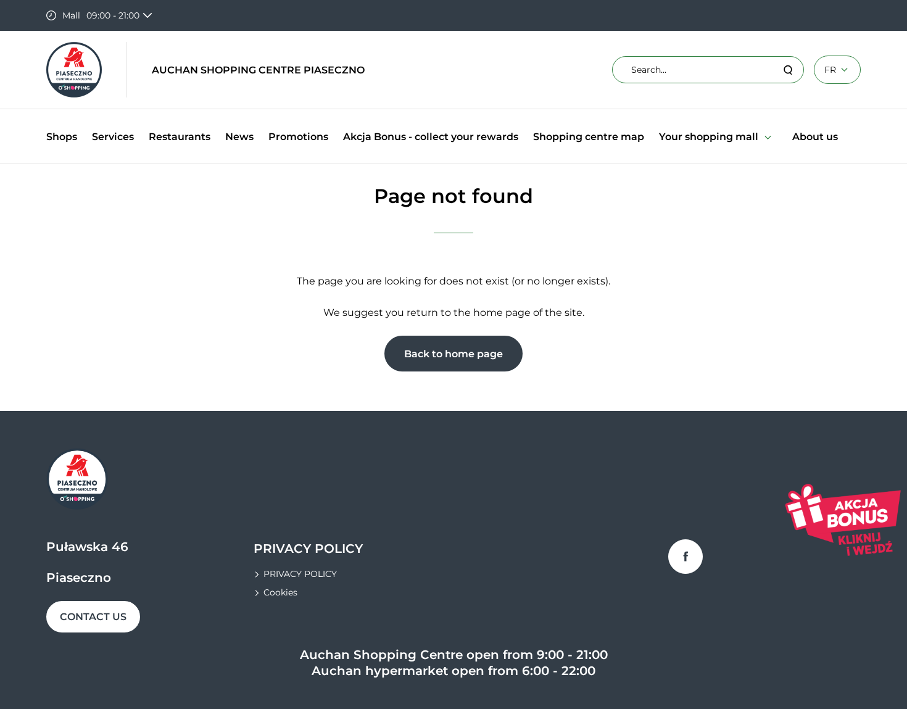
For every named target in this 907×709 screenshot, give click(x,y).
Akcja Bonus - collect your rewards (430, 137)
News (239, 137)
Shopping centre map (588, 137)
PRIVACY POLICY (300, 573)
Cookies (280, 592)
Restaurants (179, 137)
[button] (767, 136)
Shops (61, 137)
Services (113, 137)
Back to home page (453, 354)
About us (815, 137)
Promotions (298, 137)
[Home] (74, 69)
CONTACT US (93, 617)
